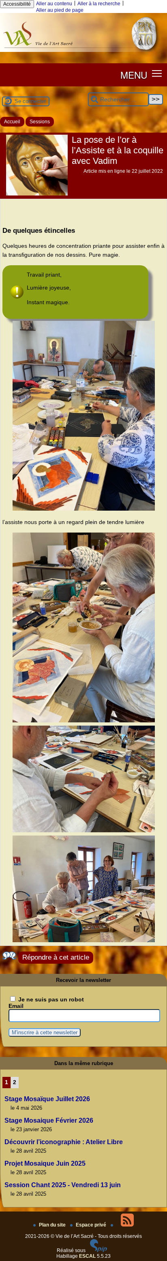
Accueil (12, 122)
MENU (133, 74)
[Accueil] (83, 50)
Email (16, 1006)
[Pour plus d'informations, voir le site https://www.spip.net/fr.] (98, 1250)
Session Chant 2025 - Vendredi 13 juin (62, 1185)
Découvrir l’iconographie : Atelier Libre (63, 1142)
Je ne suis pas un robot (50, 999)
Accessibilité (17, 4)
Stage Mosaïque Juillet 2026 (47, 1099)
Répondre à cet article (55, 957)
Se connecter (30, 101)
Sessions (40, 122)
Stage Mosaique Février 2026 (48, 1120)
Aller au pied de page (60, 10)
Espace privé (91, 1225)
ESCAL (87, 1256)
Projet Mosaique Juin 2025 (45, 1163)
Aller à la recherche (98, 3)
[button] (157, 73)
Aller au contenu (54, 3)
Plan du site (53, 1225)
